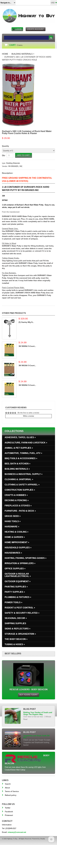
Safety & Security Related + (22, 613)
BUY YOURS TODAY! (28, 695)
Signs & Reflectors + (17, 629)
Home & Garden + (15, 537)
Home (5, 54)
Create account (35, 29)
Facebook (9, 812)
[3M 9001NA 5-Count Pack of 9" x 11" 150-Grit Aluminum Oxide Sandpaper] (9, 369)
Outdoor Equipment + (17, 581)
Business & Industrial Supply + (23, 474)
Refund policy (10, 795)
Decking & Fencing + (17, 500)
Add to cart (23, 155)
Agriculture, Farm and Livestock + (26, 443)
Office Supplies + (15, 568)
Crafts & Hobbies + (16, 495)
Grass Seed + (13, 516)
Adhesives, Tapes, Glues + (20, 437)
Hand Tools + (13, 521)
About (7, 788)
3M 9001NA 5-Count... (27, 365)
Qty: (3, 155)
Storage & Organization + (20, 634)
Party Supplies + (15, 592)
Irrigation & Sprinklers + (20, 563)
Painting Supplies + (16, 587)
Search (8, 784)
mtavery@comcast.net (17, 832)
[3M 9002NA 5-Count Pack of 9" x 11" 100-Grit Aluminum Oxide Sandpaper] (9, 389)
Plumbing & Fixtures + (18, 597)
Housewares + (13, 553)
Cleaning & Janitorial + (19, 479)
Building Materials (13, 163)
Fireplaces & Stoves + (18, 505)
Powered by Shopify (38, 838)
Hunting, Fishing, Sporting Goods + (25, 558)
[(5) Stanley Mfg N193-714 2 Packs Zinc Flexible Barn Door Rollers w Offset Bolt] (9, 328)
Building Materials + (23, 54)
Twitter (7, 808)
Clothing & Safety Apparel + (22, 484)
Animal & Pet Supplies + (19, 448)
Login (18, 29)
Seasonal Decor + (16, 618)
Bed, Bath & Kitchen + (17, 464)
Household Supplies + (18, 547)
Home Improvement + (17, 542)
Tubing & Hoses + (15, 644)
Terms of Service (12, 791)
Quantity (5, 146)
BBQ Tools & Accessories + (21, 458)
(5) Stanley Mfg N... (26, 322)
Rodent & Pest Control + (20, 608)
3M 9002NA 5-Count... (27, 385)
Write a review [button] (28, 416)
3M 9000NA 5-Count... (27, 346)
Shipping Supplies (15, 623)
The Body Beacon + (16, 639)
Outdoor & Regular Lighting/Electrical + (18, 575)
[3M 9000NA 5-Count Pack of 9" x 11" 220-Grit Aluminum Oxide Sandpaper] (9, 350)
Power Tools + (13, 602)
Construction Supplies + (20, 490)
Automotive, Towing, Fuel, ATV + (23, 453)
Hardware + (12, 526)
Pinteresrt (9, 815)
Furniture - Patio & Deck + (20, 511)
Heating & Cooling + (16, 532)
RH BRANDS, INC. (15, 166)
